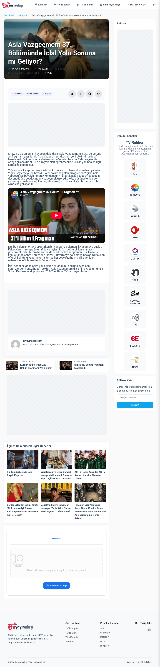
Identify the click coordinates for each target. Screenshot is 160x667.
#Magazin (46, 93)
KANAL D (104, 637)
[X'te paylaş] (72, 94)
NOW (102, 641)
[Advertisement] (56, 125)
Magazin (23, 15)
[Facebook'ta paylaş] (81, 94)
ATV (102, 628)
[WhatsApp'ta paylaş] (89, 94)
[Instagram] (149, 630)
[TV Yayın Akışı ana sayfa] (20, 626)
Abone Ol (135, 405)
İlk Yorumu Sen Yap (56, 585)
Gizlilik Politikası (145, 662)
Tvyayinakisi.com (21, 68)
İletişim (130, 662)
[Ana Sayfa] (13, 4)
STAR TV (104, 646)
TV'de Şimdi (71, 633)
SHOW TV (105, 633)
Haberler (69, 641)
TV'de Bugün (71, 628)
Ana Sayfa (9, 15)
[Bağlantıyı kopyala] (98, 94)
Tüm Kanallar (72, 637)
